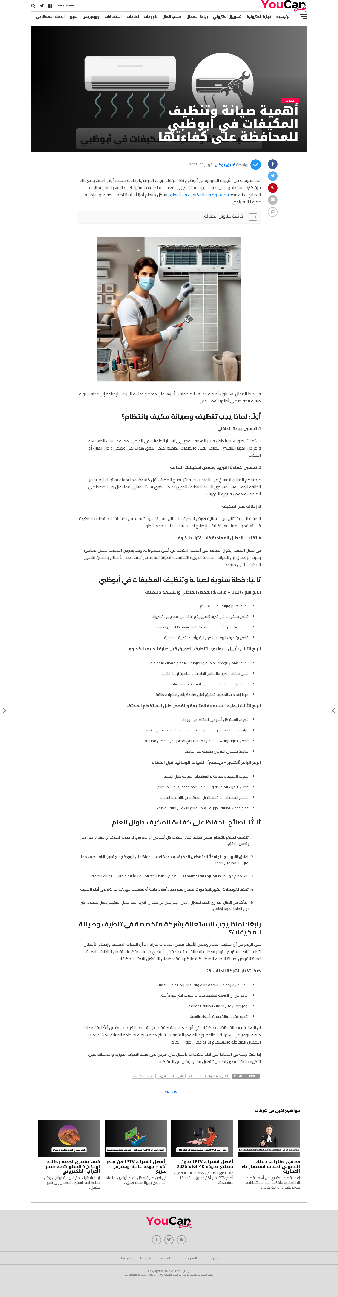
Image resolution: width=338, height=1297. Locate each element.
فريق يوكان (225, 164)
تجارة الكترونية (258, 16)
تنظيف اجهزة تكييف (170, 1076)
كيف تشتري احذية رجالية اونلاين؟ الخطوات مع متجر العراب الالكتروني (73, 1166)
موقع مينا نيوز (125, 1258)
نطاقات (133, 16)
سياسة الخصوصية (167, 1258)
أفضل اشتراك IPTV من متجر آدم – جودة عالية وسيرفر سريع (136, 1166)
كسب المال (171, 16)
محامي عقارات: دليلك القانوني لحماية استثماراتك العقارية (271, 1166)
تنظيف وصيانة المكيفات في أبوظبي (198, 195)
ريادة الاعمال (197, 16)
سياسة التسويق (196, 1258)
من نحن (217, 1258)
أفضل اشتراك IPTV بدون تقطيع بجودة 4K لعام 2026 (205, 1164)
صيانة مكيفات (143, 1076)
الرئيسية (283, 16)
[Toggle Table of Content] (250, 217)
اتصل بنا (145, 1258)
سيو (73, 16)
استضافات (113, 16)
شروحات (150, 16)
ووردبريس (91, 16)
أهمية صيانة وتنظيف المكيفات (208, 1076)
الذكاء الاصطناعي (50, 16)
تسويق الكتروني (227, 16)
